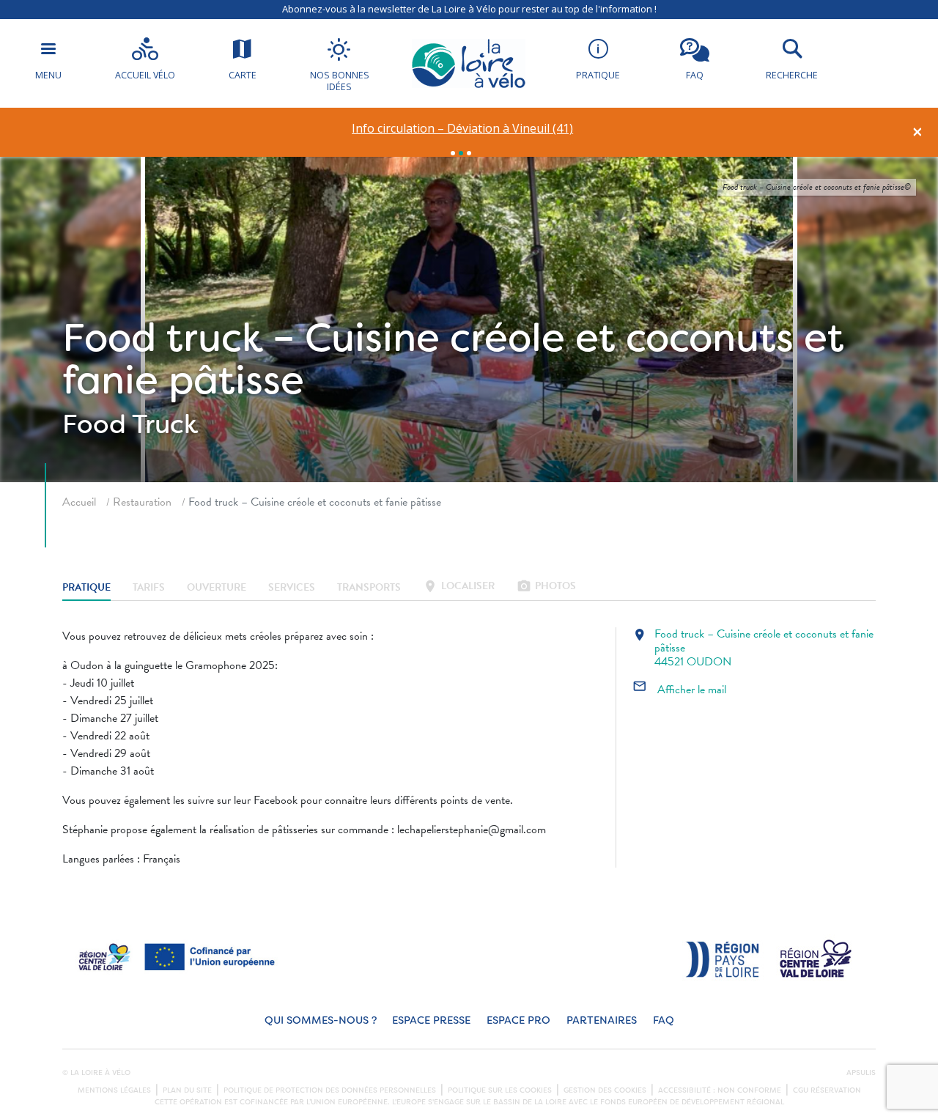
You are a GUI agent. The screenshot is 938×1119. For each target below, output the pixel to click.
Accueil (79, 502)
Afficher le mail (679, 689)
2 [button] (461, 153)
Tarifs (149, 587)
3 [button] (469, 153)
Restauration (142, 502)
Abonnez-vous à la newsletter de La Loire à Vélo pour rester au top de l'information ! (469, 8)
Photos (546, 587)
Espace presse (431, 1020)
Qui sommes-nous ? (321, 1020)
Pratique (86, 587)
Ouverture (216, 587)
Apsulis (861, 1072)
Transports (369, 587)
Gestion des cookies (605, 1090)
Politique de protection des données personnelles (330, 1090)
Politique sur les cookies (500, 1090)
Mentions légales (114, 1090)
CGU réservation (827, 1090)
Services (291, 587)
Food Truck (130, 424)
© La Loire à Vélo (96, 1072)
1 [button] (453, 153)
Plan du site (187, 1090)
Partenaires (601, 1020)
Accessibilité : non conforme (719, 1090)
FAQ (663, 1020)
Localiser (459, 587)
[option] (463, 129)
